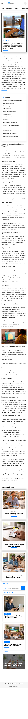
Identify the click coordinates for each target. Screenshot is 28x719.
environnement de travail (18, 82)
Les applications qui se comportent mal (10, 133)
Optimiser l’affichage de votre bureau (9, 111)
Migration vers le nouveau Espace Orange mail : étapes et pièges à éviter (13, 616)
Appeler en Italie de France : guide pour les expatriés (14, 514)
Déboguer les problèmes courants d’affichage (11, 125)
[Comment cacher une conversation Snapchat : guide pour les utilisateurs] (14, 531)
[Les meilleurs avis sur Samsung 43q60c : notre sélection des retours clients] (14, 632)
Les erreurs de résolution (7, 128)
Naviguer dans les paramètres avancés (9, 106)
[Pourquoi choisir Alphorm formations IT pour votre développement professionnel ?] (14, 562)
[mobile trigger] (2, 3)
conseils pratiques (12, 76)
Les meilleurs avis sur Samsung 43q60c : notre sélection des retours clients (13, 645)
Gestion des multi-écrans (7, 130)
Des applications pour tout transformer (10, 122)
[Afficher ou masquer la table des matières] (18, 97)
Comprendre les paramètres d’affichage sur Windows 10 (12, 100)
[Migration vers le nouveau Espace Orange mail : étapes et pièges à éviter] (14, 604)
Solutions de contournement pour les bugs (10, 136)
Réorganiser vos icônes (7, 114)
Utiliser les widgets (6, 119)
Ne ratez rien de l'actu (7, 487)
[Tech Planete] (10, 3)
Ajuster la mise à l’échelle (7, 108)
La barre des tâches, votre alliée (8, 103)
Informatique (7, 613)
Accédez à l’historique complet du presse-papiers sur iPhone (13, 664)
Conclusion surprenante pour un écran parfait (11, 139)
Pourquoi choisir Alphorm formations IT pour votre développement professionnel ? (14, 576)
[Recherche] (22, 3)
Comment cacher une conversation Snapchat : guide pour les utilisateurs (14, 545)
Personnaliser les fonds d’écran (8, 117)
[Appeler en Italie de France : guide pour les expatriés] (14, 500)
